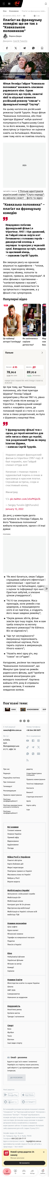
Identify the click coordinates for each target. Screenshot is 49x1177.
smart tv (11, 1102)
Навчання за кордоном (17, 997)
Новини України (14, 834)
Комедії (10, 967)
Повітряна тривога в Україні (19, 871)
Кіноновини (14, 11)
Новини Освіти (14, 980)
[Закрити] (44, 1152)
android (11, 1095)
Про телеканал (9, 782)
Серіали (10, 971)
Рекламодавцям (9, 791)
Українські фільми (15, 960)
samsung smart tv (28, 1102)
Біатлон (10, 1040)
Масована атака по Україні (18, 874)
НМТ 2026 (11, 990)
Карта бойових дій (15, 864)
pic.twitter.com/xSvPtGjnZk (25, 498)
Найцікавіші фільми (16, 957)
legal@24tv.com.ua (33, 1141)
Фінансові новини (15, 934)
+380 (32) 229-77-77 (18, 1139)
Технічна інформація (35, 784)
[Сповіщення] (46, 3)
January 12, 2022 (14, 509)
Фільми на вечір (14, 964)
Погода (10, 848)
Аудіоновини (12, 845)
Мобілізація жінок (15, 901)
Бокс (9, 1029)
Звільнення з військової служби (21, 894)
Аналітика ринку (14, 1009)
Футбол (10, 1032)
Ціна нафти (12, 927)
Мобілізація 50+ (14, 897)
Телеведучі (7, 786)
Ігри (28, 810)
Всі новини (12, 827)
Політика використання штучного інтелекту (12, 806)
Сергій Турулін (20, 41)
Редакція (6, 773)
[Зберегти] (42, 48)
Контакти (30, 788)
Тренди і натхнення (15, 1017)
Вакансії (30, 792)
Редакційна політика (11, 778)
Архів (29, 801)
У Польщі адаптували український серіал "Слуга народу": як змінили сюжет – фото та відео (23, 194)
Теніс (9, 1036)
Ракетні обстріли (14, 860)
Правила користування (12, 795)
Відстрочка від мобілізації (18, 908)
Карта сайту (31, 805)
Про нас (6, 769)
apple (28, 1095)
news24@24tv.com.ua (12, 730)
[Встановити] (24, 1158)
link (27, 740)
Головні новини (14, 830)
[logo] (17, 3)
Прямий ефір (13, 837)
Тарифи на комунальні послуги (20, 937)
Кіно (5, 11)
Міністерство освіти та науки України (23, 983)
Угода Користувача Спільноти (34, 774)
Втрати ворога (13, 882)
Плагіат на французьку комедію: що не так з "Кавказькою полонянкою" (33, 11)
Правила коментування (36, 779)
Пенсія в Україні (14, 944)
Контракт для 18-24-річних (18, 904)
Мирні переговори (15, 867)
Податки (11, 941)
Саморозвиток (13, 994)
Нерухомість (13, 1006)
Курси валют (12, 930)
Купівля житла (13, 1013)
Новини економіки (16, 923)
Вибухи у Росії (13, 878)
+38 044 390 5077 (34, 730)
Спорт (10, 1025)
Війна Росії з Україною (18, 857)
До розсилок (16, 1078)
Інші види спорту (14, 1043)
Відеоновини (13, 841)
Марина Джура (15, 36)
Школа (10, 987)
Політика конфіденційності (10, 800)
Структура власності (35, 797)
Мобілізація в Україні (18, 890)
